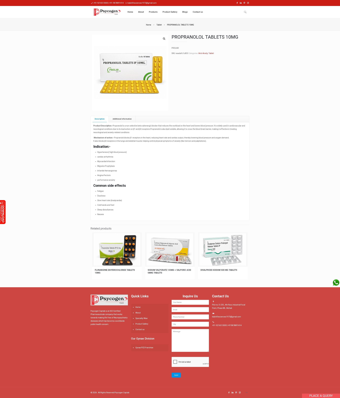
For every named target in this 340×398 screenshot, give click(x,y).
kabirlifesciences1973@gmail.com (142, 3)
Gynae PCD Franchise (144, 348)
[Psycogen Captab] (107, 12)
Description (100, 119)
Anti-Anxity (203, 53)
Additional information (122, 119)
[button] (164, 38)
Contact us (139, 329)
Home (148, 25)
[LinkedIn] (240, 3)
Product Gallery (141, 324)
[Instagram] (248, 3)
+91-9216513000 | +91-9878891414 (109, 3)
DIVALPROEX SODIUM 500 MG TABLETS (219, 270)
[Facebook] (237, 3)
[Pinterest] (244, 3)
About (138, 313)
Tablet (159, 25)
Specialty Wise (141, 318)
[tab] (100, 119)
